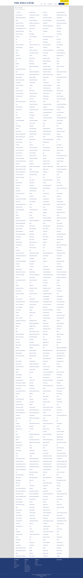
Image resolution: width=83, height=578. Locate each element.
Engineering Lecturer (46, 163)
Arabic (30, 31)
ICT (43, 263)
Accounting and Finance (61, 12)
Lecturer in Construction (47, 304)
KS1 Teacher (31, 290)
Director (44, 136)
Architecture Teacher (19, 33)
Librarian (30, 309)
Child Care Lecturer (60, 90)
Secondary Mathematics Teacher (35, 461)
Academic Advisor (32, 12)
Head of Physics (18, 236)
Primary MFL (59, 407)
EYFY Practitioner (59, 185)
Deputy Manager (59, 128)
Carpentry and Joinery (19, 85)
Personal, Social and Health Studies (48, 380)
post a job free (64, 1)
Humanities (45, 261)
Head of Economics (19, 228)
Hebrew (44, 244)
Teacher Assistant (32, 512)
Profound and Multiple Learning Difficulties (62, 415)
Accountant (45, 12)
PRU (57, 418)
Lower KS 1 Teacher (19, 317)
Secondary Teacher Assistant (62, 466)
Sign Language (18, 480)
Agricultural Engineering (61, 20)
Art (43, 33)
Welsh (17, 553)
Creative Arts (59, 115)
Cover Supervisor (46, 115)
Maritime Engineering (60, 323)
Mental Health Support (33, 336)
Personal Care (59, 377)
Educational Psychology (33, 158)
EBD (43, 152)
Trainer (58, 531)
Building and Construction (47, 69)
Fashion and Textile (32, 190)
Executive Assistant (19, 182)
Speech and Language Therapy (62, 493)
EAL (43, 144)
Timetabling (18, 531)
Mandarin (58, 320)
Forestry (30, 204)
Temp (58, 526)
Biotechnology (31, 63)
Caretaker (58, 82)
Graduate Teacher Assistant (61, 217)
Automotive (18, 55)
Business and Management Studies (35, 71)
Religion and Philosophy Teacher (48, 439)
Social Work (59, 485)
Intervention (45, 280)
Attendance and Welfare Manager (48, 50)
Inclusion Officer (59, 269)
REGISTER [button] (61, 3)
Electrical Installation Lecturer (21, 161)
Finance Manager (59, 193)
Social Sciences (31, 485)
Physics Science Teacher (61, 388)
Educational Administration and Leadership (62, 155)
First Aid (44, 196)
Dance (44, 123)
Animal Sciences (32, 28)
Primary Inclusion (32, 407)
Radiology (58, 428)
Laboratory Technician (33, 293)
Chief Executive (32, 90)
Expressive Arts (31, 182)
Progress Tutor (18, 418)
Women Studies (45, 553)
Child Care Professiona (19, 93)
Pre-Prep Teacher (18, 401)
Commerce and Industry (33, 104)
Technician (31, 523)
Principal (44, 412)
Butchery (44, 79)
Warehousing (59, 547)
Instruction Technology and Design (62, 274)
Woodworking (59, 553)
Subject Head (45, 504)
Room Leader (45, 445)
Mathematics (31, 328)
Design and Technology (61, 131)
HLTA (44, 247)
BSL (30, 69)
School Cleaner (31, 450)
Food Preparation (46, 198)
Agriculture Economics (19, 23)
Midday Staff (59, 342)
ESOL (44, 177)
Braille (17, 66)
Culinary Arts (31, 117)
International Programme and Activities (62, 277)
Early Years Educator (46, 147)
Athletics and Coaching (33, 50)
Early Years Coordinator (33, 147)
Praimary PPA (59, 399)
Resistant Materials (19, 445)
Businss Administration (33, 79)
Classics (17, 98)
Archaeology (45, 31)
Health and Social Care (33, 242)
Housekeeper (18, 258)
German (30, 215)
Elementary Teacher (46, 161)
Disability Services (60, 136)
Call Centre (58, 79)
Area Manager (31, 33)
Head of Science (45, 236)
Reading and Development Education (35, 434)
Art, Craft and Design (33, 36)
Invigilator (58, 280)
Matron (58, 331)
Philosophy (58, 382)
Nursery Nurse (45, 361)
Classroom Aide (45, 98)
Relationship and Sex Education (34, 439)
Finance (30, 193)
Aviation (30, 55)
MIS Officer (17, 347)
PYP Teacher (31, 428)
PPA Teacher (45, 399)
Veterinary (17, 542)
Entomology (45, 171)
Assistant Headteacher (47, 44)
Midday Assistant (46, 342)
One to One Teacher (46, 366)
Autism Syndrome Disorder (33, 52)
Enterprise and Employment (20, 171)
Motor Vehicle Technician (20, 355)
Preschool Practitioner (19, 404)
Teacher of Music (46, 515)
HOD (44, 250)
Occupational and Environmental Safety (35, 366)
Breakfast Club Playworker (33, 66)
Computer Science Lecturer (33, 109)
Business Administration (20, 74)
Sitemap (15, 567)
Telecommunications (46, 526)
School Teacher (59, 450)
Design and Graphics (32, 131)
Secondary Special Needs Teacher (35, 466)
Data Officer (31, 125)
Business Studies (46, 77)
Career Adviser (18, 82)
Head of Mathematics (19, 231)
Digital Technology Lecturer (20, 136)
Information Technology (20, 274)
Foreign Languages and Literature (21, 204)
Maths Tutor (45, 331)
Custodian (44, 120)
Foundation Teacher (19, 207)
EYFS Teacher (59, 182)
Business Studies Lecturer (20, 79)
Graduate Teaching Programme (34, 220)
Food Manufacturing (32, 198)
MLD (43, 347)
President (31, 404)
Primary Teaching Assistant (20, 412)
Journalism (31, 285)
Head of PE (45, 234)
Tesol (17, 528)
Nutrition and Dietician (20, 366)
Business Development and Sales (34, 74)
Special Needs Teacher (19, 493)
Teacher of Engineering (47, 512)
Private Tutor (59, 412)
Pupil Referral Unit (19, 428)
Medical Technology (60, 334)
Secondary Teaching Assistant (21, 469)
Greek (30, 223)
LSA (30, 317)
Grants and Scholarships (47, 220)
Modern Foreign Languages (20, 350)
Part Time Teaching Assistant (48, 372)
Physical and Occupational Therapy (48, 385)
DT (57, 142)
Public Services (18, 426)
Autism (17, 52)
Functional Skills (59, 207)
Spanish (58, 488)
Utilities (44, 539)
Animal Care (59, 25)
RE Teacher (45, 431)
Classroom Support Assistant (21, 101)
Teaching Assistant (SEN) (33, 520)
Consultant (59, 109)
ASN (30, 42)
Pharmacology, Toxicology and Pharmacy (21, 382)
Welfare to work (59, 550)
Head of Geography (32, 228)
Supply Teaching (46, 507)
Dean (57, 125)
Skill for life (31, 480)
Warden (30, 547)
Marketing (17, 326)
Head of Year (18, 239)
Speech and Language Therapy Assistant (21, 496)
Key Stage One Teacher (33, 288)
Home (15, 561)
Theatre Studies (45, 528)
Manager (44, 320)
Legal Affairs (31, 307)
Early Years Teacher (46, 150)
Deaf (44, 125)
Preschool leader (59, 401)
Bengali (58, 58)
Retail (30, 445)
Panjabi (17, 372)
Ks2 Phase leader (46, 290)
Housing (44, 258)
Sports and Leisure (19, 499)
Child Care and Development (48, 90)
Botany (58, 63)
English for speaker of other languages (62, 166)
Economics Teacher (32, 155)
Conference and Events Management (48, 109)
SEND (58, 474)
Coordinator (31, 112)
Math (17, 328)
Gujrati (44, 223)
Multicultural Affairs (32, 355)
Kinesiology (59, 288)
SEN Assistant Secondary (33, 472)
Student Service (32, 504)
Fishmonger (59, 196)
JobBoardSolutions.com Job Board (41, 575)
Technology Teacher (19, 526)
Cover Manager (31, 115)
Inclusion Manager (46, 269)
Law (30, 296)
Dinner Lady (31, 136)
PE (29, 374)
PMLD (44, 393)
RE (29, 431)
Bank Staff (45, 55)
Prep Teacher (31, 401)
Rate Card (36, 563)
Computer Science (19, 109)
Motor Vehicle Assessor (60, 353)
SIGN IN (66, 3)
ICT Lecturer (59, 263)
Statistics (31, 501)
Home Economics (59, 250)
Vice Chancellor (18, 545)
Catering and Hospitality (47, 85)
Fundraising (45, 209)
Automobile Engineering (61, 52)
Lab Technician (59, 290)
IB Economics (31, 263)
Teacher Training (19, 518)
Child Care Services (46, 93)
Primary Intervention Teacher (48, 407)
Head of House (59, 228)
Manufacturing (18, 323)
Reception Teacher (60, 434)
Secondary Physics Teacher (47, 461)
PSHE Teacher (45, 420)
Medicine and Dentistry (20, 336)
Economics (58, 152)
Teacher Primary (59, 515)
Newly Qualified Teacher (61, 355)
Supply (17, 507)
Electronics (31, 161)
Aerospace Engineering (33, 20)
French (30, 207)
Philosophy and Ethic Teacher (21, 385)
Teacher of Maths (19, 515)
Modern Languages (32, 350)
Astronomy (31, 47)
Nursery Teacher (18, 363)
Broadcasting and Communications (21, 69)
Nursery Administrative (47, 358)
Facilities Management (33, 188)
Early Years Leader (60, 147)
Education (44, 155)
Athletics (58, 47)
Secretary (31, 469)
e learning (31, 144)
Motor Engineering (46, 353)
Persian (30, 377)
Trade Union (31, 531)
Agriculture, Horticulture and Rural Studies (35, 23)
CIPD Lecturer (59, 93)
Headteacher (45, 239)
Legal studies (45, 307)
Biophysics (17, 63)
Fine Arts (17, 196)
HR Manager (59, 258)
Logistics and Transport (61, 315)
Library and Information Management (48, 309)
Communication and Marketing (62, 104)
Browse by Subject (27, 567)
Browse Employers (27, 566)
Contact (15, 563)
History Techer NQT (32, 247)
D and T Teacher (32, 123)
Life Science (59, 309)
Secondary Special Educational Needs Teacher (21, 466)
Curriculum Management (20, 120)
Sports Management (19, 501)
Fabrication (18, 188)
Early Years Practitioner (20, 150)
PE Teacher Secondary (46, 374)
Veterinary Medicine (46, 542)
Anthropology (59, 28)
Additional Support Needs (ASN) (21, 17)
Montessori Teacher (32, 353)
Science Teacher (45, 453)
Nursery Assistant (19, 361)
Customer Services (60, 120)
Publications (31, 426)
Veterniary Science (60, 542)
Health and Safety (19, 242)
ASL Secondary (45, 39)
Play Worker (18, 393)
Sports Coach (45, 499)
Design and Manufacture (47, 131)
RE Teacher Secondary (60, 431)
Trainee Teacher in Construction (48, 531)
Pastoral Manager (19, 374)
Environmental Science (19, 174)
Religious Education (60, 439)
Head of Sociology (60, 236)
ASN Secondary (45, 42)
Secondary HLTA (59, 458)
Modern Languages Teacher (47, 350)
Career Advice (50, 3)
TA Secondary (18, 512)
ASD (16, 39)
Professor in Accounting (47, 415)
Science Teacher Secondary (61, 453)
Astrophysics (45, 47)
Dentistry (17, 128)
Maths (17, 331)
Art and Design (59, 33)
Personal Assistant (46, 377)
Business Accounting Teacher (62, 71)
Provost (44, 418)
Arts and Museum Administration (48, 36)
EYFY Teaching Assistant (47, 185)
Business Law (59, 74)
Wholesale (31, 553)
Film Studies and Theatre (20, 193)
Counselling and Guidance (47, 112)
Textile (30, 528)
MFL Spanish (31, 339)
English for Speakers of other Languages (21, 169)
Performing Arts (59, 374)
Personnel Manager (60, 380)
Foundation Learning (46, 204)
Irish (16, 282)
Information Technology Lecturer (35, 274)
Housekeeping (31, 258)
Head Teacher (31, 239)
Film (43, 190)
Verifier (58, 539)
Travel (58, 534)
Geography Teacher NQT (61, 212)
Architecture (59, 31)
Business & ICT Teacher (47, 71)
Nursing (44, 363)
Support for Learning (60, 507)
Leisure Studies (18, 309)
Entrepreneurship (60, 171)
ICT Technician (45, 266)
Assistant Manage (60, 44)
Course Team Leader (60, 112)
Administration (32, 17)
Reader (17, 434)
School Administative (60, 447)
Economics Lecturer (19, 155)
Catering (30, 85)
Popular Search (27, 571)
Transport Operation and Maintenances (35, 534)
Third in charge (59, 528)
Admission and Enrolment (47, 17)
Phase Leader (45, 382)
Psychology (17, 423)
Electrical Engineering (60, 158)
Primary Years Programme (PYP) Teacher (35, 412)
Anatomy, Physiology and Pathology (48, 25)
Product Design (31, 415)
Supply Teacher (32, 507)
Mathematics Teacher (47, 328)
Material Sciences (46, 326)
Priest (44, 404)
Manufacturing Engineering (34, 323)
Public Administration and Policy (34, 423)
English (58, 163)
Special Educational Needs (33, 491)
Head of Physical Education (61, 234)
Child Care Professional (33, 93)
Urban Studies (18, 539)
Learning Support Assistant (20, 301)
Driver (30, 142)
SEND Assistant (18, 477)
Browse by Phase (27, 570)
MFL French (58, 336)
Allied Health (45, 23)
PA (57, 369)
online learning (59, 366)
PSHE (30, 420)
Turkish (17, 537)
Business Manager (19, 77)
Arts (57, 36)
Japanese (17, 285)
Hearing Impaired (19, 244)
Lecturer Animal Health (61, 301)
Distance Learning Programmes (48, 139)
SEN (16, 472)
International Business (47, 277)
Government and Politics (47, 217)
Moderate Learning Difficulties (62, 347)
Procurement (18, 415)
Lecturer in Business (32, 304)
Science (17, 453)
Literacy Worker (59, 312)
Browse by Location (27, 568)
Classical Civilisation (60, 96)
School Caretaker (18, 450)
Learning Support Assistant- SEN (34, 301)
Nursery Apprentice (60, 358)
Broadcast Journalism (60, 66)
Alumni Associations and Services (62, 23)
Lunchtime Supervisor (46, 317)
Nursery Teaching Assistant (34, 363)
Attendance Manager (60, 50)
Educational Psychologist (20, 158)
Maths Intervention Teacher (34, 331)
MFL (43, 336)
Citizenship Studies (19, 96)
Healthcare (45, 242)
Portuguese (31, 399)
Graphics (58, 220)
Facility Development (46, 188)
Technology (45, 523)
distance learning (32, 139)
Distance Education (19, 139)
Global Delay (18, 217)
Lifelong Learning (32, 312)
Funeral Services (59, 209)
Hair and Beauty (59, 223)
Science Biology (32, 453)
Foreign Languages (60, 201)
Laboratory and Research (20, 293)
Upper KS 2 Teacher (46, 537)
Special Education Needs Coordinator (21, 491)
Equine (44, 174)
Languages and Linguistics (47, 293)
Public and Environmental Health (48, 423)
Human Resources (32, 261)
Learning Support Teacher (47, 301)
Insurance (17, 277)
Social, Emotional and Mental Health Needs (21, 488)
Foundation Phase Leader (61, 204)
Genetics (30, 212)
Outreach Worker (46, 369)
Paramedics (31, 372)
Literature (17, 315)
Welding (30, 550)
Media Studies (45, 334)
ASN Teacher (59, 42)
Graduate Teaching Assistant (21, 220)
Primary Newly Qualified (20, 409)
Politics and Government (20, 399)
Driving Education (46, 142)
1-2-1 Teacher (18, 12)
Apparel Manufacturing (20, 31)
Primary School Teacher (47, 409)
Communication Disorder (47, 104)
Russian (30, 447)
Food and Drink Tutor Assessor (21, 198)
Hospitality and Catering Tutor (21, 255)
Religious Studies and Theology (34, 442)
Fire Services (31, 196)
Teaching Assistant (19, 520)
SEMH (58, 469)
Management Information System (21, 320)
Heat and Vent (31, 244)
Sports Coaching (59, 499)
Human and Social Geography (21, 261)
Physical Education (60, 385)
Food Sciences (59, 198)
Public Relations (59, 423)
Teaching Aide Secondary (61, 518)
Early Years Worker (19, 152)
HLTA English (59, 247)
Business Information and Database (48, 74)
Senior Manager (59, 477)
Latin (57, 293)
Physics (44, 388)
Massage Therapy (32, 326)
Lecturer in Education (60, 304)
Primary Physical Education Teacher (35, 409)
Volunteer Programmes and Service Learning (21, 547)
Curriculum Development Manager (62, 117)
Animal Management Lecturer (21, 28)
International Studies (33, 280)
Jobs (41, 3)
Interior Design (31, 277)
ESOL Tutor (59, 177)
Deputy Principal (18, 131)
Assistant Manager (19, 47)
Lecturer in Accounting (19, 304)
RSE (57, 445)
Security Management (47, 469)
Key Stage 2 (59, 285)
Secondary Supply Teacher (47, 466)
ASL (16, 42)
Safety (44, 447)
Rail (16, 431)
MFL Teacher (59, 339)
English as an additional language (48, 166)
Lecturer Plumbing (19, 307)
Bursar (58, 69)
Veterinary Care (32, 542)
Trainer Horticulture (19, 534)
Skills (44, 480)
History (17, 247)
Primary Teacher (59, 409)
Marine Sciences (45, 323)
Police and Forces (59, 393)
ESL (30, 177)
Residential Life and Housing (61, 442)
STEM (58, 501)
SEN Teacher (45, 472)
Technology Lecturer (60, 523)
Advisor (17, 20)
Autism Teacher (45, 52)
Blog (45, 3)
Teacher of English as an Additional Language (62, 512)
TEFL (30, 526)
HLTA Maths (18, 250)
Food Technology (32, 201)
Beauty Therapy (18, 58)
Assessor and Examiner (19, 44)
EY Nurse (44, 182)
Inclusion (30, 269)
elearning (44, 158)
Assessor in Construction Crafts (34, 44)
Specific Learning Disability (33, 493)
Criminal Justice (18, 117)
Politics (58, 396)
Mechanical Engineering (20, 334)
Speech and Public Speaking (34, 496)
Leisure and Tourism (60, 307)
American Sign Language (20, 25)
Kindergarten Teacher (46, 288)
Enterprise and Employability (62, 169)
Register (26, 561)
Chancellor (58, 85)
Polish (17, 396)
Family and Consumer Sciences (62, 188)
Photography (31, 385)
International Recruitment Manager (21, 280)
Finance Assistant (46, 193)
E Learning (17, 144)
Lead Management (46, 296)
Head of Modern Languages (20, 234)
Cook (16, 112)
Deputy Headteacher (32, 128)
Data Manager (59, 123)
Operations (18, 369)
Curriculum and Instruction (47, 117)
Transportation (45, 534)
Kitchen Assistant (19, 290)
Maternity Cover (59, 326)
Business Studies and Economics (62, 77)
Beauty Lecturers (32, 58)
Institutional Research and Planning (48, 274)
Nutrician (58, 363)
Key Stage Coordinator (19, 288)
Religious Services (19, 442)
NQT (16, 358)
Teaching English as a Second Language (62, 520)
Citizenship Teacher (32, 96)
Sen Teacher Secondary (61, 472)
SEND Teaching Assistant (33, 477)
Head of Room (31, 236)
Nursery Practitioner (60, 361)
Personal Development (19, 380)
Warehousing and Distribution (21, 550)
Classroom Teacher (32, 101)
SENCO (44, 474)
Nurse (30, 358)
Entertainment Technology (34, 171)
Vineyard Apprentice (60, 545)
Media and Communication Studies (35, 334)
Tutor (30, 537)
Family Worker (18, 190)
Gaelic (17, 212)
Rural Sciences (18, 447)
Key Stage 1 (45, 285)
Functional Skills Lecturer (33, 209)
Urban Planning (59, 537)
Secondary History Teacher (47, 458)
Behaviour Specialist (46, 58)
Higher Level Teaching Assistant (62, 244)
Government (31, 217)
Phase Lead (31, 382)
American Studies (32, 25)
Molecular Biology (19, 353)
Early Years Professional (33, 150)
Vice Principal (45, 545)
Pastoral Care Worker (60, 372)
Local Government (46, 315)
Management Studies (33, 320)
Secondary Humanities (19, 461)
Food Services (18, 201)
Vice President (31, 545)
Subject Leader (59, 504)
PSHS (57, 420)
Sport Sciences (45, 496)
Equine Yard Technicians (20, 177)
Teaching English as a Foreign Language (48, 520)
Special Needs (45, 491)
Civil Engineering (46, 96)
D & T (17, 123)
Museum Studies (46, 355)
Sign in (26, 562)
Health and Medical (60, 239)
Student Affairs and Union (20, 504)
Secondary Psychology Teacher (62, 461)
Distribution (59, 139)
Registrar (17, 439)
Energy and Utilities (60, 161)
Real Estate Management (47, 434)
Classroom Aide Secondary (61, 98)
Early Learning (59, 144)
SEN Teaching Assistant (20, 474)
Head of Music (31, 234)
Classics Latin (31, 98)
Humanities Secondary (60, 261)
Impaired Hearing (60, 266)
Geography (45, 212)
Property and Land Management (34, 418)
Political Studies (45, 396)
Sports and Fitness (60, 496)
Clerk (16, 104)
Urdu (30, 539)
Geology (17, 215)
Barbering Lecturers (60, 55)
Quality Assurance (46, 428)
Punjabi (44, 426)
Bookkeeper (45, 63)
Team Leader (18, 523)
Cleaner (44, 101)
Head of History (45, 228)
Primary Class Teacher (19, 407)
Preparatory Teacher (46, 401)
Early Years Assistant (19, 147)
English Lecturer (45, 169)
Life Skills (17, 312)
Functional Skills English (20, 209)
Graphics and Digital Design (20, 223)
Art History (17, 36)
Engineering (18, 163)
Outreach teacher (32, 369)
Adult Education (59, 17)
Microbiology (31, 342)
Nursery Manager (32, 361)
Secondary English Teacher (20, 458)
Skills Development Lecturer (61, 480)
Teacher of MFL (32, 515)
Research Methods (46, 442)
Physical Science (18, 388)
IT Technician (45, 282)
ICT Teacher (18, 266)
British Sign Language (46, 66)
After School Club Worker (47, 20)
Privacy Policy (16, 566)
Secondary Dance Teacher (47, 455)
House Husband (45, 255)
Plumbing (31, 393)
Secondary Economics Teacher (62, 455)
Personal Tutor (31, 380)
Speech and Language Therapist (48, 493)
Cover (17, 115)
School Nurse (45, 450)
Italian (58, 282)
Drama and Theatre (19, 142)
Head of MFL (31, 231)
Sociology (31, 488)
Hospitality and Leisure (33, 255)
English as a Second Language (21, 166)
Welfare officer (45, 550)
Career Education (32, 82)
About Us (56, 3)
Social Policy (18, 485)
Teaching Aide (45, 518)
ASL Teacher (59, 39)
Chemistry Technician (19, 90)
